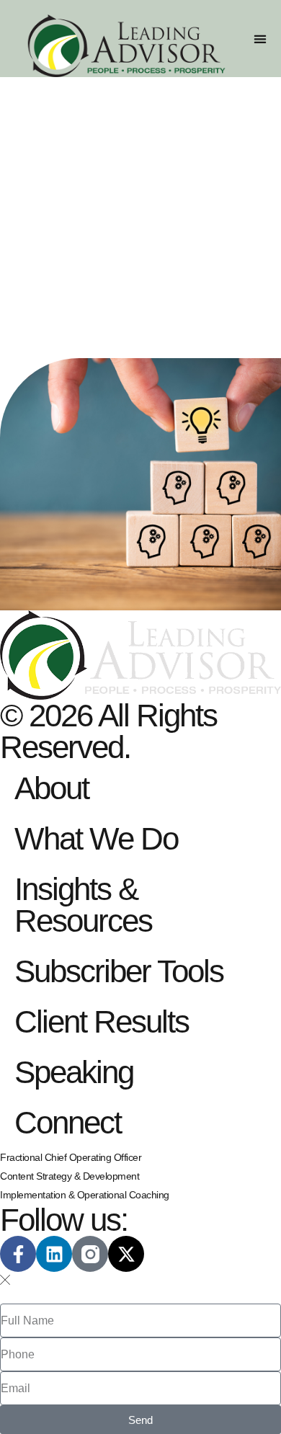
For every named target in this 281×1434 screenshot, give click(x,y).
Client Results (101, 1021)
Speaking (73, 1072)
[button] (259, 38)
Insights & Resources (83, 904)
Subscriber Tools (118, 971)
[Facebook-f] (18, 1254)
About (51, 788)
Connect (67, 1122)
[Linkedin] (54, 1254)
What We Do (96, 838)
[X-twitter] (126, 1254)
